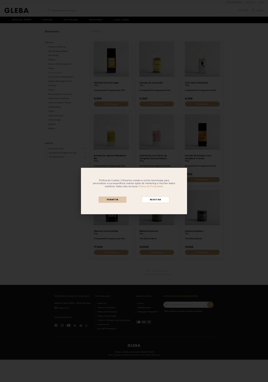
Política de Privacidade (150, 186)
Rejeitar (155, 199)
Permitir (112, 199)
